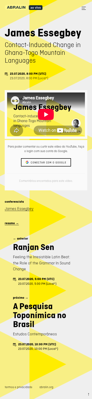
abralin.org (46, 387)
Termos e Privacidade (18, 387)
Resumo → (12, 223)
